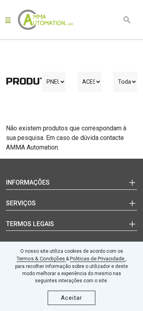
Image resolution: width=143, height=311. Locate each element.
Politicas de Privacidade (98, 259)
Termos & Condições (41, 259)
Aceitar (71, 297)
